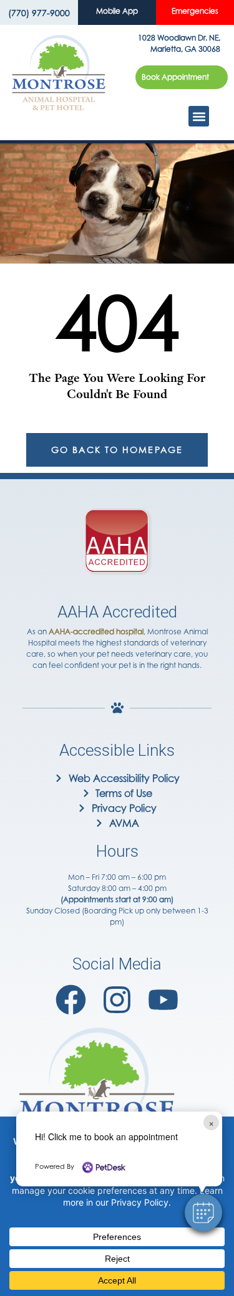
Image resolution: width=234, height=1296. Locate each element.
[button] (203, 1212)
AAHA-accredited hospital (96, 631)
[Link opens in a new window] (71, 999)
